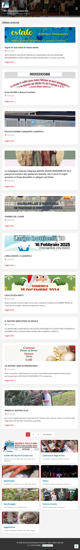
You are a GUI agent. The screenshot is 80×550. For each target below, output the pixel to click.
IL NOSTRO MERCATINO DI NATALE (21, 321)
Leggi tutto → (10, 62)
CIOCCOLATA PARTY (14, 295)
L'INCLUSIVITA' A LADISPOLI (18, 256)
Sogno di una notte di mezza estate (22, 47)
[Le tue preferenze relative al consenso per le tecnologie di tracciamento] (76, 546)
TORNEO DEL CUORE (14, 216)
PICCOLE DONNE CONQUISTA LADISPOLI (24, 131)
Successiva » (47, 434)
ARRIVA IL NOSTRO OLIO (16, 410)
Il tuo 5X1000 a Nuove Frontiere (20, 92)
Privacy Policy (48, 545)
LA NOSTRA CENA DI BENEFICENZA (21, 365)
